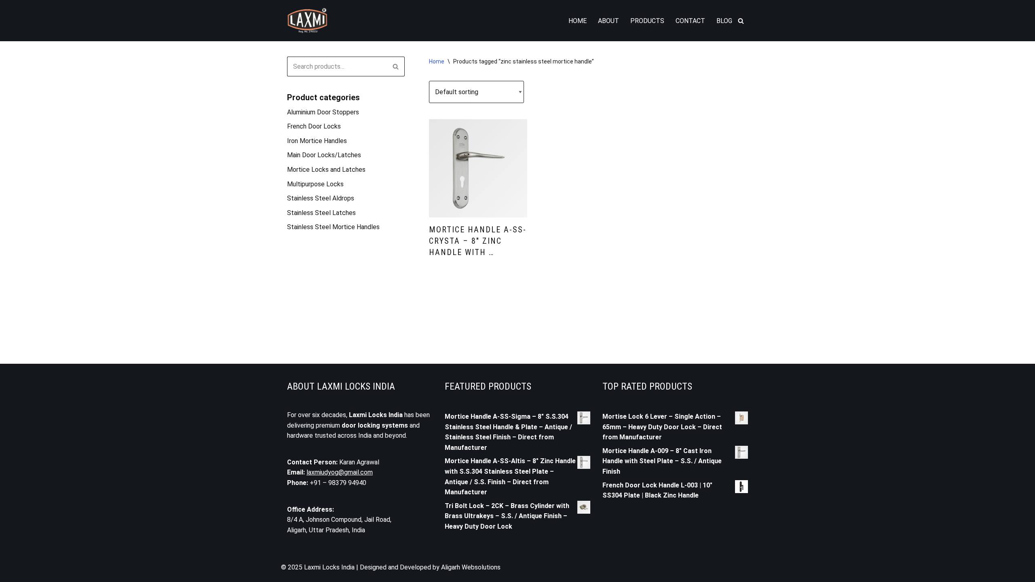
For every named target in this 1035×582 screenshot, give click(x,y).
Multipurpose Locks (315, 184)
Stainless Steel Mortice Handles (333, 227)
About (608, 21)
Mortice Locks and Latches (326, 169)
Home (577, 21)
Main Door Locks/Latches (324, 155)
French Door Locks (314, 126)
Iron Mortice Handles (317, 141)
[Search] (741, 21)
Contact (690, 21)
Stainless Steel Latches (321, 213)
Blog (724, 21)
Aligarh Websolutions (471, 567)
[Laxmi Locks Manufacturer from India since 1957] (307, 20)
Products (647, 21)
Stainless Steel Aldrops (320, 198)
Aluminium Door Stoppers (323, 112)
